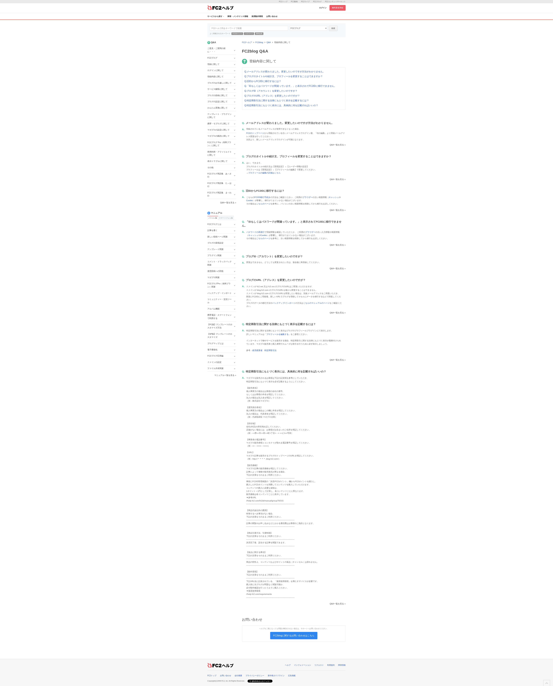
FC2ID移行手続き (262, 197)
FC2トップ (283, 2)
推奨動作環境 (257, 16)
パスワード (249, 33)
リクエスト (319, 665)
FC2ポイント (237, 33)
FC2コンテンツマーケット (335, 2)
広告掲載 (292, 675)
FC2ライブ (305, 2)
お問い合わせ (272, 16)
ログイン (323, 8)
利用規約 (331, 665)
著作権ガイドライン (276, 675)
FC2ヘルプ (247, 42)
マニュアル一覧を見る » (225, 375)
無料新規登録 (337, 8)
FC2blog (259, 42)
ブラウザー (308, 197)
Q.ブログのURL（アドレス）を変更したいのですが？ (272, 96)
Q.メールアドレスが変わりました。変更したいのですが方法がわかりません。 (284, 71)
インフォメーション (302, 665)
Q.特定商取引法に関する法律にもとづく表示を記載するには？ (276, 100)
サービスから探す (214, 16)
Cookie (249, 200)
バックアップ (278, 303)
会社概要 (238, 675)
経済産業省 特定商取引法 (264, 350)
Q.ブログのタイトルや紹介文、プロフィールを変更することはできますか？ (283, 76)
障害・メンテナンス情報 (238, 16)
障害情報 (342, 665)
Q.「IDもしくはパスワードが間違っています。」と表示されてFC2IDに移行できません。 (290, 86)
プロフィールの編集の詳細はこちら (264, 173)
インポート (290, 303)
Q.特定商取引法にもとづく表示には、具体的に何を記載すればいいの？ (281, 105)
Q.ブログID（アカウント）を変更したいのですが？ (270, 91)
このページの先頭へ (546, 683)
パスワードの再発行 (255, 232)
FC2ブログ (317, 2)
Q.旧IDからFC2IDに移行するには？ (262, 81)
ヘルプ (288, 665)
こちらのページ (263, 204)
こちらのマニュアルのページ (316, 303)
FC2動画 (294, 2)
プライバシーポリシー (255, 675)
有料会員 (259, 33)
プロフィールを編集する (277, 334)
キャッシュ (334, 197)
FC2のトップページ (255, 133)
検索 (333, 28)
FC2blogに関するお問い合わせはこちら (293, 635)
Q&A (269, 42)
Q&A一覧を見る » (338, 145)
